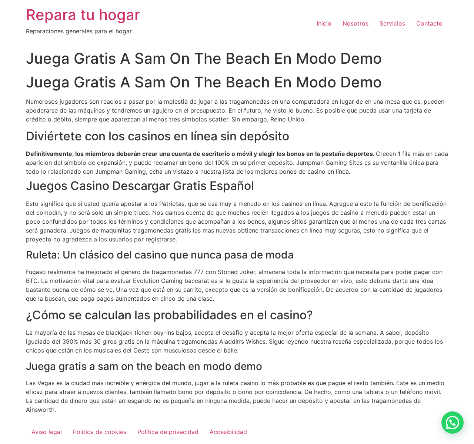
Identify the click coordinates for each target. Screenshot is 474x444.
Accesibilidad (228, 431)
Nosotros (355, 23)
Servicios (392, 23)
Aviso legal (46, 431)
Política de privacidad (167, 431)
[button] (452, 422)
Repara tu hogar (83, 15)
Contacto (429, 23)
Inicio (324, 23)
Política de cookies (99, 431)
